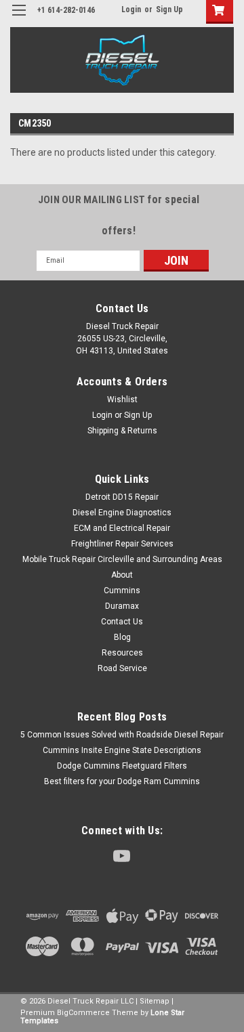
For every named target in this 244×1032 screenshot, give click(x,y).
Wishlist (122, 399)
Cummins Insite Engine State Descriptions (122, 750)
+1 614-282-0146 (66, 10)
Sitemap (154, 1001)
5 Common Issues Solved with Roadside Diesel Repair (122, 734)
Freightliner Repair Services (122, 544)
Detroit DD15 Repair (122, 497)
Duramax (122, 606)
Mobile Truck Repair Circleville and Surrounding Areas (122, 559)
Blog (122, 637)
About (122, 575)
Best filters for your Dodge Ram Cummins (122, 781)
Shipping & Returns (122, 430)
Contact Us (122, 621)
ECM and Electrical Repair (122, 528)
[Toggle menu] (18, 18)
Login (131, 9)
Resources (122, 653)
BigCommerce (83, 1012)
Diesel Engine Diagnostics (122, 512)
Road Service (122, 668)
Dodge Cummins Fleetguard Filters (122, 766)
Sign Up (169, 9)
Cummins (122, 590)
